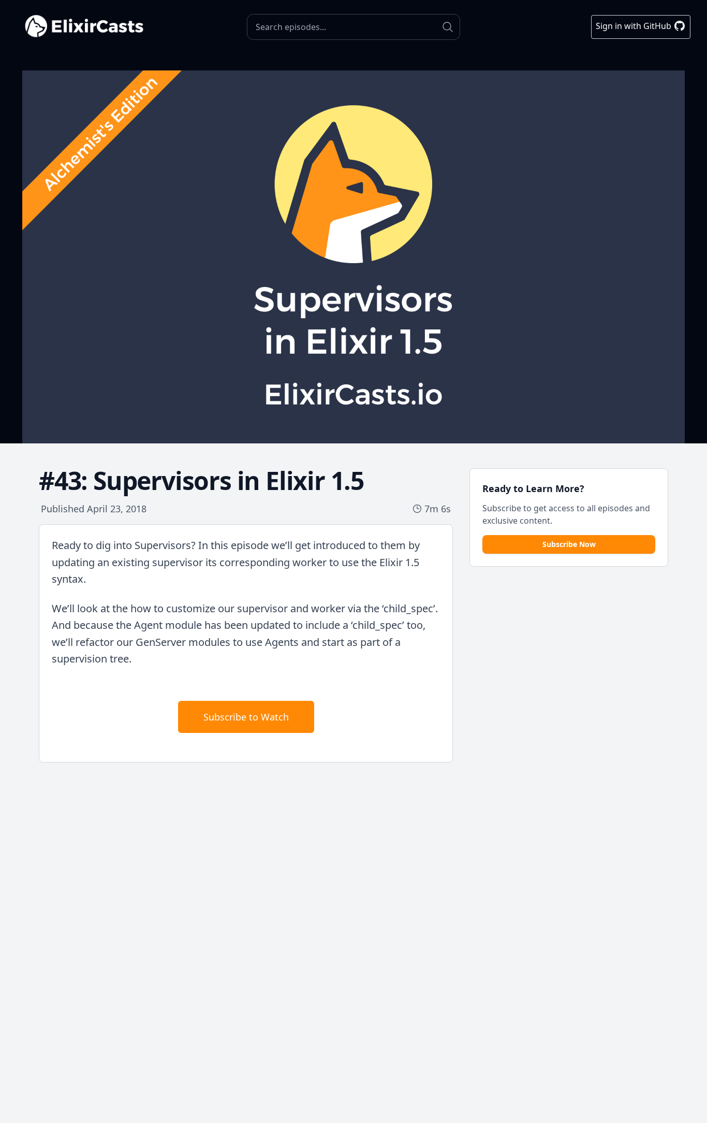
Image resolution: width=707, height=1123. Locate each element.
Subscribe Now (569, 544)
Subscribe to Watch (246, 717)
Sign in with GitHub (634, 26)
